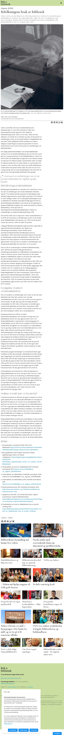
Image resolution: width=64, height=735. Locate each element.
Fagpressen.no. (8, 723)
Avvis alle (34, 730)
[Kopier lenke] (59, 122)
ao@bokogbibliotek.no (8, 683)
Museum (30, 687)
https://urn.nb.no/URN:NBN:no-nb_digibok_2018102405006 (21, 484)
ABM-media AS (12, 687)
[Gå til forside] (29, 3)
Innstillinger (57, 733)
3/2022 (10, 518)
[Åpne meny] (61, 2)
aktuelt (4, 518)
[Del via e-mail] (57, 122)
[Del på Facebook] (52, 122)
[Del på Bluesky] (62, 122)
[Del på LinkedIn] (54, 122)
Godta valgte (23, 730)
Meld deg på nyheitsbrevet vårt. (11, 678)
